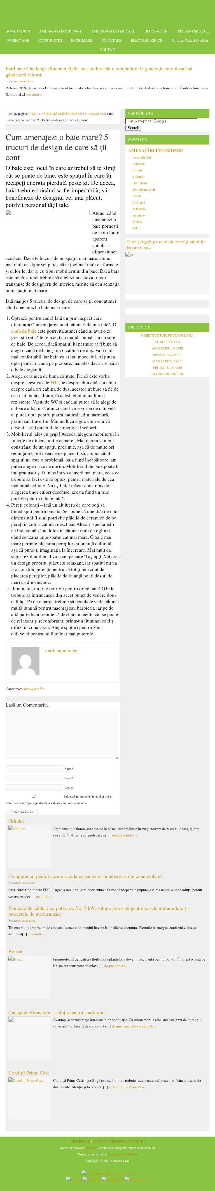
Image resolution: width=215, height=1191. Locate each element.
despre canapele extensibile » (134, 1026)
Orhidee (16, 820)
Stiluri (136, 228)
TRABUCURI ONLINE (167, 374)
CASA (33, 113)
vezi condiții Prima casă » (128, 1086)
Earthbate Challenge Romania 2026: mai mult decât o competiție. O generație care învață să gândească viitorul (99, 71)
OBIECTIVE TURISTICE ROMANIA (167, 335)
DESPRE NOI (80, 1141)
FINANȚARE (111, 40)
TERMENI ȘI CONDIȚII (127, 1141)
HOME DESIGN (18, 31)
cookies (91, 1147)
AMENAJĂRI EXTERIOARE (113, 31)
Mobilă (137, 221)
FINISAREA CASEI (167, 354)
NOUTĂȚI (107, 49)
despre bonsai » (116, 965)
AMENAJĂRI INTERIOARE (60, 31)
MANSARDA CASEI (167, 361)
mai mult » (34, 94)
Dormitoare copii (143, 189)
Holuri (136, 196)
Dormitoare (140, 183)
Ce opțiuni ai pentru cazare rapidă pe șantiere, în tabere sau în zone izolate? (85, 876)
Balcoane (138, 163)
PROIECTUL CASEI (167, 367)
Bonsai (15, 951)
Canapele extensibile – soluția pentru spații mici (57, 1012)
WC (54, 382)
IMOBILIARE (81, 40)
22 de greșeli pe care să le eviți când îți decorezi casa (165, 244)
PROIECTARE (18, 40)
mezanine (138, 215)
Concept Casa (107, 12)
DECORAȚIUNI (156, 31)
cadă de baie (24, 330)
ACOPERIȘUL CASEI (167, 348)
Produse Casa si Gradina (190, 40)
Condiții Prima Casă (29, 1072)
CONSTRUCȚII (50, 40)
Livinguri (138, 202)
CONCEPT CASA (167, 341)
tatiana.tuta (26, 81)
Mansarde (139, 208)
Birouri (137, 170)
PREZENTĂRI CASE (194, 31)
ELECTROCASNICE (146, 40)
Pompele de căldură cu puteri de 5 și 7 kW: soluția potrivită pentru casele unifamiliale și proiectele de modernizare (98, 911)
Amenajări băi (94, 113)
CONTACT (100, 1141)
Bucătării (138, 176)
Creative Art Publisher (122, 1154)
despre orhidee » (124, 835)
